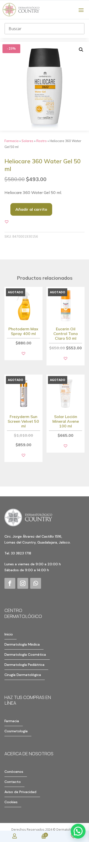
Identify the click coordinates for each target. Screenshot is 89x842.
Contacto (12, 781)
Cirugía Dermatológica (22, 675)
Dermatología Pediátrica (24, 664)
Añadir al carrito (31, 209)
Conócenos (13, 771)
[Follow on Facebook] (9, 583)
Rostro (41, 141)
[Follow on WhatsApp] (35, 583)
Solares (27, 141)
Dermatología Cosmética (25, 654)
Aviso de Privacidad (20, 792)
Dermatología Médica (22, 644)
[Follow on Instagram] (22, 583)
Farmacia (11, 141)
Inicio (8, 634)
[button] (81, 49)
